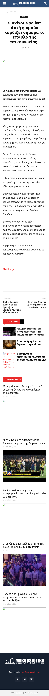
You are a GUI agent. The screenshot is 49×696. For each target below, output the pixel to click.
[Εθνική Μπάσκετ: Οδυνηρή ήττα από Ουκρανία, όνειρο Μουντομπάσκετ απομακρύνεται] (24, 416)
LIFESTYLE (14, 12)
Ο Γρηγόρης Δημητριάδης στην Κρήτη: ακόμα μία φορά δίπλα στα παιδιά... (23, 545)
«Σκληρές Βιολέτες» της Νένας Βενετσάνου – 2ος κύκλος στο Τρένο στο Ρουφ (31, 331)
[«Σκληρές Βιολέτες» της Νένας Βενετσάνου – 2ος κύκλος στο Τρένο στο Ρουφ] (9, 331)
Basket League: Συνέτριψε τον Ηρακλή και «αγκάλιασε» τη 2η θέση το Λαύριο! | (12, 307)
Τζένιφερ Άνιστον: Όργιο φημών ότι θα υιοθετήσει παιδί (36, 305)
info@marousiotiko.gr (30, 672)
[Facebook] (17, 679)
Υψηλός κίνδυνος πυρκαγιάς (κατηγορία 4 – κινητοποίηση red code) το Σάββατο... (24, 493)
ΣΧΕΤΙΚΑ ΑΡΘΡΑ (11, 321)
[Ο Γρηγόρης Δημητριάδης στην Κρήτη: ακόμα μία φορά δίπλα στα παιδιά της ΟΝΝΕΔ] (24, 570)
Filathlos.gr (8, 269)
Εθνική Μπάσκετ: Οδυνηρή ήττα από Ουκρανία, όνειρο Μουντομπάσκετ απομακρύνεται (22, 389)
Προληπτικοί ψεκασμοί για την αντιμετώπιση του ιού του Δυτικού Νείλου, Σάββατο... (22, 597)
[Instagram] (24, 679)
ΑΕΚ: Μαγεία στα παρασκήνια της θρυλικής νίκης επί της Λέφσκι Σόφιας (24, 441)
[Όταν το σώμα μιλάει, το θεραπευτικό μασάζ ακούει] (9, 344)
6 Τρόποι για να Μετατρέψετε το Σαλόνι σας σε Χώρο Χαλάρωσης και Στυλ (31, 356)
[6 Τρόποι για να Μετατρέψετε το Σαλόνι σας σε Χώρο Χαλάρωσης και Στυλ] (9, 362)
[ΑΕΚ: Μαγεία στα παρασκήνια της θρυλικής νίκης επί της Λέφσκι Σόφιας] (24, 466)
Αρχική (5, 12)
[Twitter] (31, 679)
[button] (45, 3)
